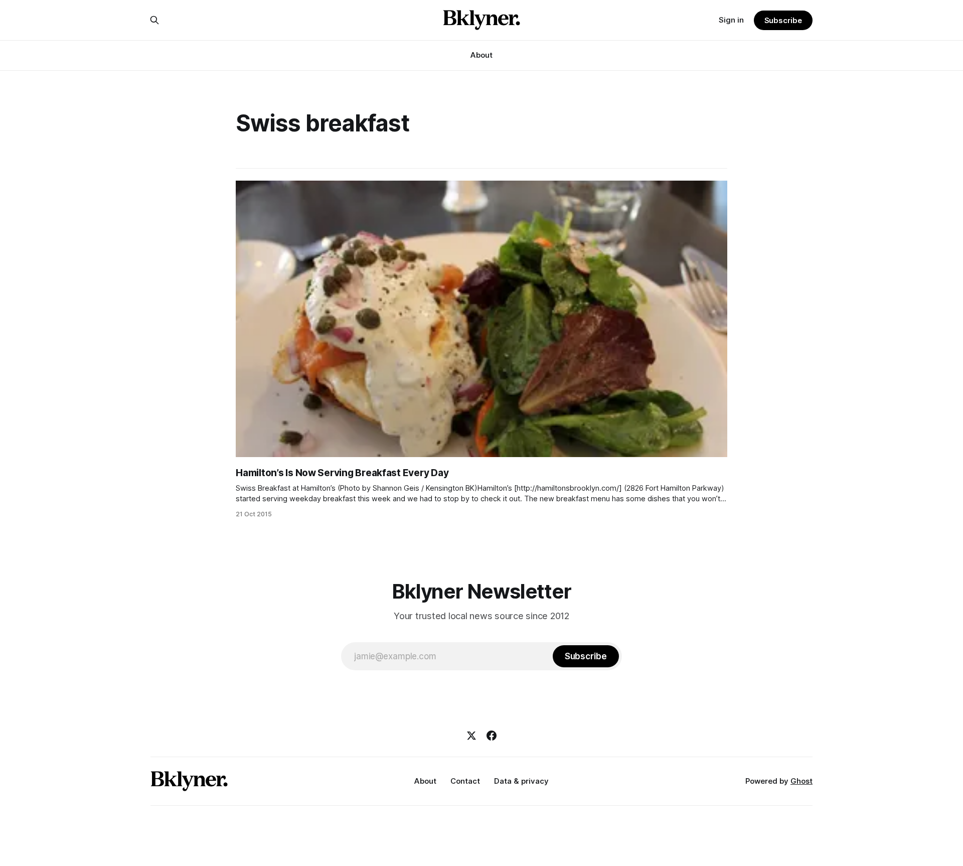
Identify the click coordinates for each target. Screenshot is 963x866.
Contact (465, 781)
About (481, 55)
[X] (471, 736)
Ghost (801, 781)
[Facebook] (492, 736)
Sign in (731, 20)
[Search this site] (154, 20)
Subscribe (783, 20)
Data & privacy (521, 781)
